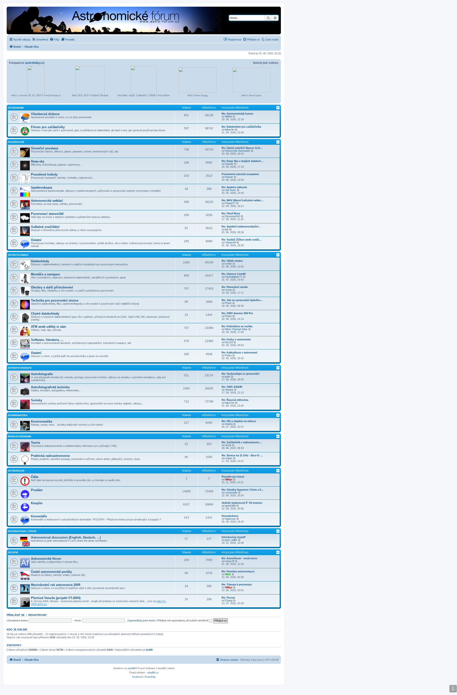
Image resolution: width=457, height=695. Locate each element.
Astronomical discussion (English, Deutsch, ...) (66, 537)
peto (227, 376)
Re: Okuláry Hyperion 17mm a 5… (243, 489)
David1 (229, 163)
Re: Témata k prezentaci (237, 584)
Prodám (37, 490)
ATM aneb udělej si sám (48, 326)
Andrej (229, 424)
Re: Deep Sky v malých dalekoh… (242, 161)
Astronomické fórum (46, 558)
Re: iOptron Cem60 (234, 273)
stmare (229, 389)
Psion (228, 303)
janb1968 (230, 505)
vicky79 (229, 561)
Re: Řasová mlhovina (235, 399)
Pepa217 (230, 203)
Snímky (36, 400)
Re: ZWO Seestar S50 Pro (237, 313)
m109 (149, 649)
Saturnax (230, 518)
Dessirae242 (232, 216)
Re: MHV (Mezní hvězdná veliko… (242, 200)
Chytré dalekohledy (45, 313)
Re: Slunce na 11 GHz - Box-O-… (242, 455)
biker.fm (229, 129)
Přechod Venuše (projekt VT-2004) (55, 598)
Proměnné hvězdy (44, 174)
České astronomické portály (51, 572)
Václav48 (230, 242)
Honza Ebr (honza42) (237, 150)
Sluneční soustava (44, 148)
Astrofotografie (20, 368)
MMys (228, 479)
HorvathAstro (230, 515)
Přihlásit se (16, 615)
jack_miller (231, 540)
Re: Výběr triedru (232, 260)
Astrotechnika (18, 255)
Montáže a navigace (45, 274)
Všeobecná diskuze (45, 114)
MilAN (228, 116)
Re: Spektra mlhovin (234, 187)
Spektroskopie (41, 187)
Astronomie (16, 107)
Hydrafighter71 (233, 276)
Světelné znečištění (45, 227)
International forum (22, 531)
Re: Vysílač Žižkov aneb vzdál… (241, 239)
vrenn (228, 263)
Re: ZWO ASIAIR (232, 386)
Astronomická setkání (47, 200)
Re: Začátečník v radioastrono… (242, 442)
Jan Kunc (230, 190)
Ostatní (36, 240)
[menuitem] (40, 39)
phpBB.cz (153, 672)
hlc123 (229, 342)
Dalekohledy (40, 261)
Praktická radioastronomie (50, 456)
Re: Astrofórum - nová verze (239, 558)
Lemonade (231, 492)
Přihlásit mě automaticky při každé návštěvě (183, 620)
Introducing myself (233, 537)
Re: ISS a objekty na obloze (239, 421)
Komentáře (39, 516)
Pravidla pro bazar (233, 476)
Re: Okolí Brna (231, 213)
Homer (229, 177)
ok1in (228, 445)
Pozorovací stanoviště (47, 214)
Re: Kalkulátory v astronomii (239, 352)
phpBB (131, 668)
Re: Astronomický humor (237, 113)
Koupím (37, 503)
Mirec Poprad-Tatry (236, 329)
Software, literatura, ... (47, 340)
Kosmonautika (17, 415)
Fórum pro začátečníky (48, 127)
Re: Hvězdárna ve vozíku (237, 326)
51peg (228, 600)
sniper (228, 458)
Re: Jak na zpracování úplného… (242, 300)
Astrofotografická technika (50, 387)
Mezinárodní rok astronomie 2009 (55, 585)
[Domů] (99, 21)
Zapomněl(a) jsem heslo (141, 620)
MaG (228, 574)
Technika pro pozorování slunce (54, 300)
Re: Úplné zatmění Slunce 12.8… (242, 147)
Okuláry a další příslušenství (52, 287)
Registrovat (37, 615)
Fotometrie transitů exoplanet (240, 174)
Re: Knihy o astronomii (236, 339)
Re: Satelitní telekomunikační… (241, 226)
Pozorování (16, 142)
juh (226, 229)
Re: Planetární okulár (235, 287)
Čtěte (34, 477)
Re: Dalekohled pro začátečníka (241, 126)
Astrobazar (16, 470)
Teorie (35, 442)
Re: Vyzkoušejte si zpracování (240, 373)
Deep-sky (37, 161)
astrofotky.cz (35, 63)
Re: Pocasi (228, 597)
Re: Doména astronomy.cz (238, 571)
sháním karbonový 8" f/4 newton (242, 502)
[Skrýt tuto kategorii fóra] (278, 108)
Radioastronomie (20, 436)
